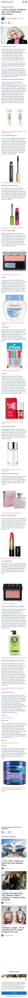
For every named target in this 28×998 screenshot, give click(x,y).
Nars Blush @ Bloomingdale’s (8, 603)
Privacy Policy (19, 996)
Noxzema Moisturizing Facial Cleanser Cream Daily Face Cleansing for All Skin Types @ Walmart (13, 789)
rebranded (4, 666)
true (4, 384)
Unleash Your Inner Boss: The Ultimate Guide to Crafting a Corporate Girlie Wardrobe (13, 896)
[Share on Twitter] (6, 23)
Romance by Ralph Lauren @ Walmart (10, 513)
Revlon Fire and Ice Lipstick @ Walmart (11, 558)
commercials (4, 614)
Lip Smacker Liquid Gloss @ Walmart (10, 370)
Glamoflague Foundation (7, 709)
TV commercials (19, 83)
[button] (26, 979)
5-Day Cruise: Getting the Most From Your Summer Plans (12, 863)
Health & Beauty (7, 7)
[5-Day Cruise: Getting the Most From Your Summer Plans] (14, 848)
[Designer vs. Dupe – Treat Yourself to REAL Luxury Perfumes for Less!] (14, 915)
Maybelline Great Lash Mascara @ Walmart (12, 228)
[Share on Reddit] (12, 23)
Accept (14, 993)
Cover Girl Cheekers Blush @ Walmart (11, 274)
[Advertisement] (14, 808)
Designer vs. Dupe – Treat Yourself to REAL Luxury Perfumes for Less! (12, 929)
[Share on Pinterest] (9, 23)
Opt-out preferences (10, 996)
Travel (3, 858)
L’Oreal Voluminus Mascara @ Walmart (11, 182)
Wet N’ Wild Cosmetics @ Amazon (9, 743)
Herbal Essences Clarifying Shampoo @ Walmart (13, 658)
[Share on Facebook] (2, 23)
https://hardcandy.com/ (7, 718)
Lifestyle (3, 891)
